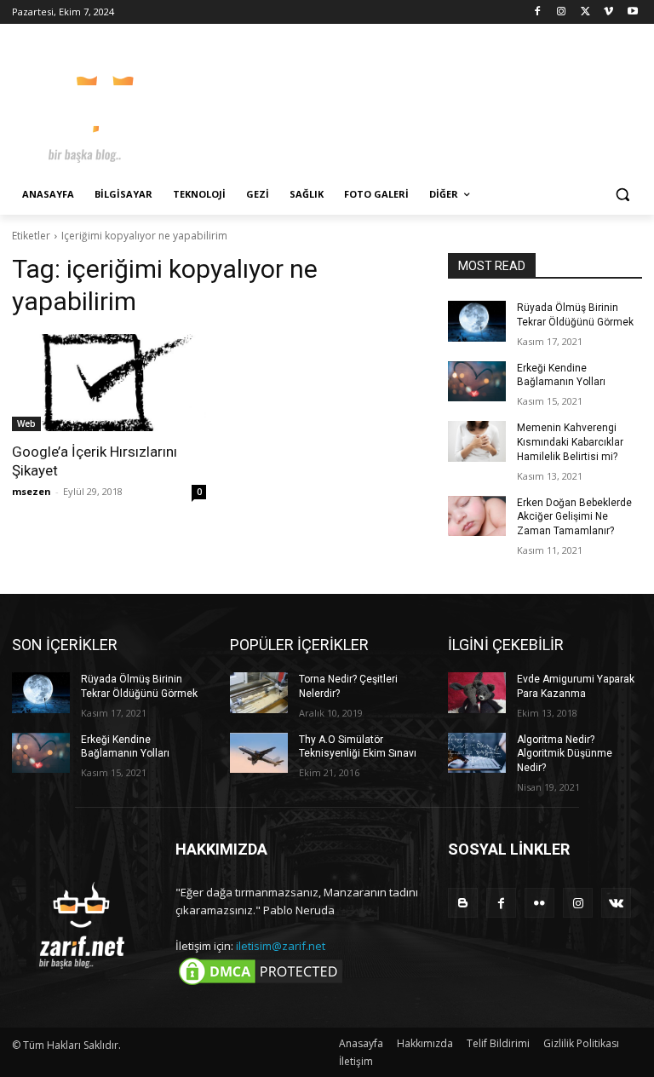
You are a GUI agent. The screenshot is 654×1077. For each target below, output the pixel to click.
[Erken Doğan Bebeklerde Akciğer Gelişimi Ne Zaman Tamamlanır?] (477, 516)
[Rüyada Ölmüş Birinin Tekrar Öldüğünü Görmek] (477, 321)
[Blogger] (463, 903)
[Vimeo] (608, 12)
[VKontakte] (616, 903)
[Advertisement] (443, 102)
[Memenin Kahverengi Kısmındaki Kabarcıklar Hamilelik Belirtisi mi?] (477, 441)
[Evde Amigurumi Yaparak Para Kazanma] (477, 692)
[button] (622, 195)
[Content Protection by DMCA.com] (260, 984)
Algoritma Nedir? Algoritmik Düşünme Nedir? (564, 754)
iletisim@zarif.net (280, 945)
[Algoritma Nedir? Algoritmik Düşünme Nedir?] (477, 753)
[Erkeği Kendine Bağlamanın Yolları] (477, 381)
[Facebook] (538, 12)
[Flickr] (539, 903)
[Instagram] (561, 12)
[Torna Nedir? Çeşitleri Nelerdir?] (259, 692)
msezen (31, 491)
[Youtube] (632, 12)
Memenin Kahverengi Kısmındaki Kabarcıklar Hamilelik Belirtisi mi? (570, 442)
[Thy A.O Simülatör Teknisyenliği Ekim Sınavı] (259, 753)
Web (26, 423)
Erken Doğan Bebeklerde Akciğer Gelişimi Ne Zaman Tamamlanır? (574, 517)
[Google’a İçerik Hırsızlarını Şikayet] (109, 382)
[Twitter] (585, 12)
